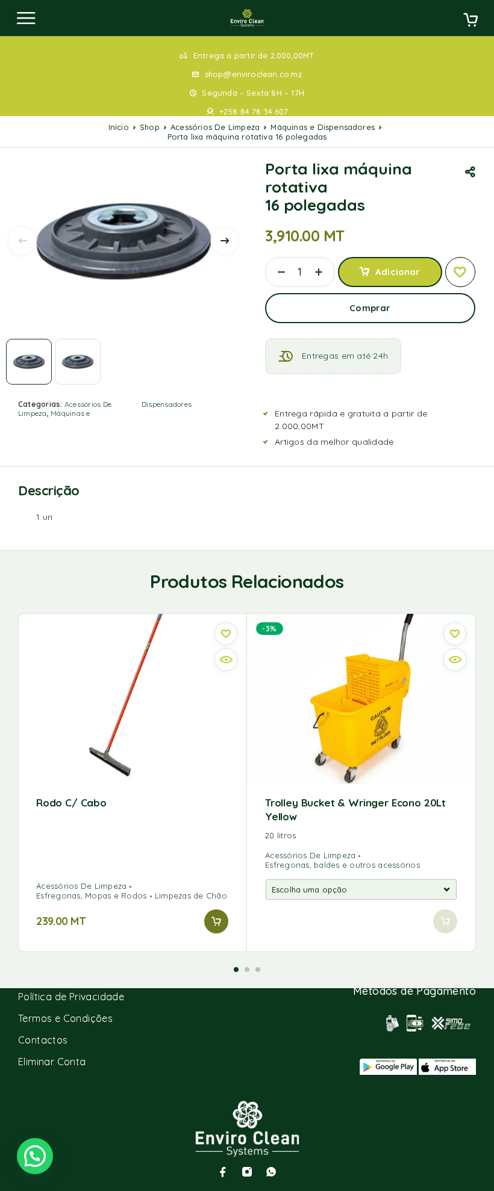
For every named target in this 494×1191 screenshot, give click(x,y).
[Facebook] (223, 1172)
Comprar (369, 308)
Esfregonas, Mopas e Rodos (91, 895)
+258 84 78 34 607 (253, 111)
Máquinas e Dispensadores (322, 127)
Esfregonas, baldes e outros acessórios (342, 865)
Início (118, 127)
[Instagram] (247, 1172)
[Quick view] (225, 659)
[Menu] (26, 18)
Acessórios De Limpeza (215, 127)
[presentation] (22, 240)
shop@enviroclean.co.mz (253, 74)
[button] (216, 921)
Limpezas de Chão (191, 895)
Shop (150, 127)
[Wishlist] (460, 272)
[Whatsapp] (271, 1172)
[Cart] (470, 21)
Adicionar (397, 271)
